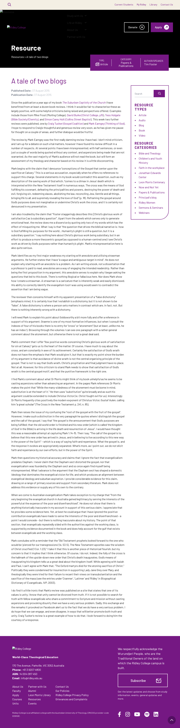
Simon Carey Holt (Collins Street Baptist (67, 119)
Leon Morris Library (39, 695)
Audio (142, 120)
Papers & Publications (152, 192)
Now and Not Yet (149, 187)
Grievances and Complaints (71, 699)
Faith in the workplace (152, 167)
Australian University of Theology (70, 713)
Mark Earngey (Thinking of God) (107, 123)
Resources (17, 56)
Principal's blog (147, 197)
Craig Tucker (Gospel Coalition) (65, 123)
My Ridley (141, 4)
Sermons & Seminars (151, 207)
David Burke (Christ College (82, 115)
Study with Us (75, 15)
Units (15, 703)
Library (153, 4)
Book (142, 130)
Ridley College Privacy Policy (72, 695)
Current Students (124, 4)
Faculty (16, 690)
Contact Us (167, 4)
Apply (15, 695)
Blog (141, 125)
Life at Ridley (74, 22)
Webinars (144, 212)
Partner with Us (76, 36)
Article (142, 115)
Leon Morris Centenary (152, 182)
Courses (17, 699)
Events (32, 703)
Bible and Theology (149, 153)
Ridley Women (147, 202)
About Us (72, 29)
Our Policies (62, 690)
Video (142, 135)
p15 (101, 115)
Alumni (32, 690)
